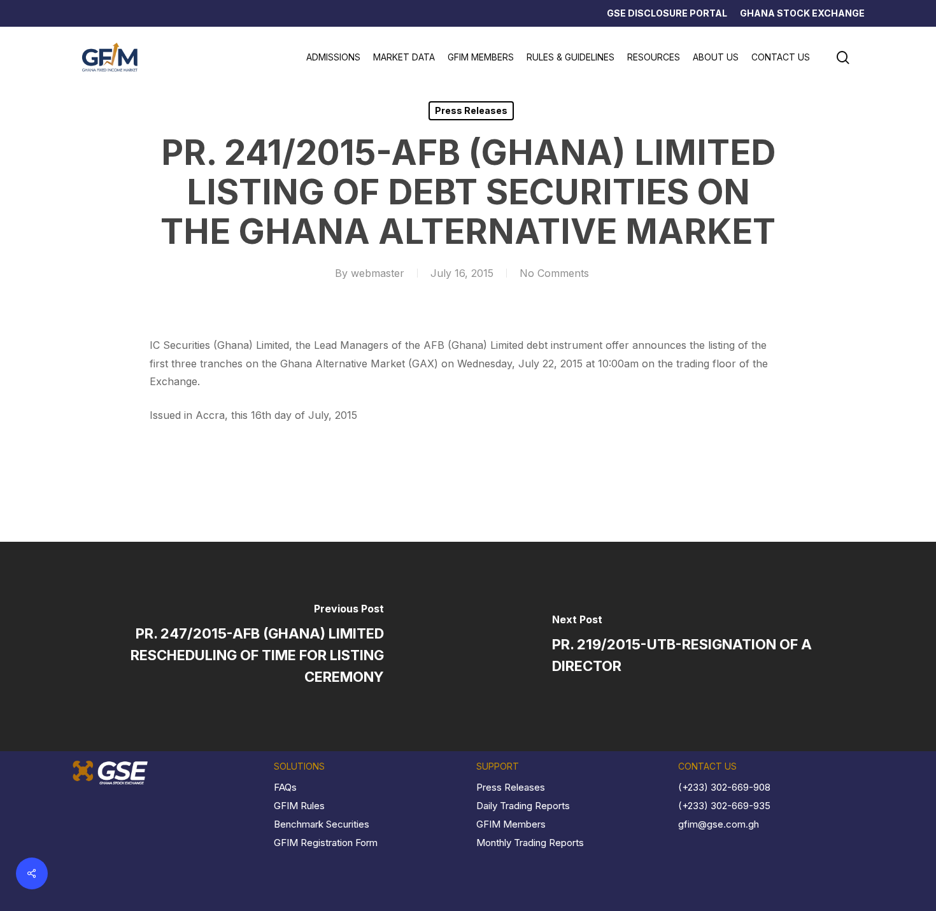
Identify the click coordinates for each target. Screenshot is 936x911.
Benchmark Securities (321, 824)
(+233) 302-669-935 (724, 806)
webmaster (377, 273)
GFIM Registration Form (326, 843)
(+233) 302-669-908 (724, 787)
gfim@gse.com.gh (718, 824)
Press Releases (471, 110)
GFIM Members (511, 824)
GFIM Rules (299, 806)
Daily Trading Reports (523, 806)
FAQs (285, 787)
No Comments (554, 273)
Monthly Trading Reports (530, 843)
